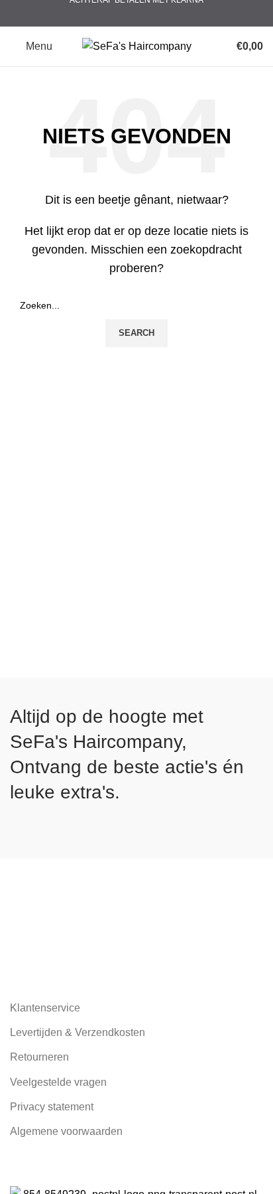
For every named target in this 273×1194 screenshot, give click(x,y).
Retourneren (39, 1057)
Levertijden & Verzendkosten (77, 1032)
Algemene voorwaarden (66, 1131)
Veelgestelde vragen (58, 1082)
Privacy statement (51, 1106)
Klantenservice (45, 1007)
